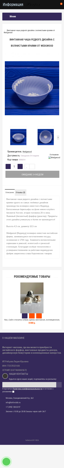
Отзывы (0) (20, 192)
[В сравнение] (32, 166)
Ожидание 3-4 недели (32, 174)
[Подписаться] (59, 384)
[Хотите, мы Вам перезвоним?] (6, 461)
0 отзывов (54, 154)
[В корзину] (24, 315)
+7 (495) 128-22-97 (13, 407)
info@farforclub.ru (13, 402)
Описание (9, 192)
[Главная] (5, 28)
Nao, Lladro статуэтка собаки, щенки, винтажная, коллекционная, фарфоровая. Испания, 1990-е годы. (32, 321)
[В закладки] (27, 166)
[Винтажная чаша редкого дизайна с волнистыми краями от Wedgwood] (32, 88)
